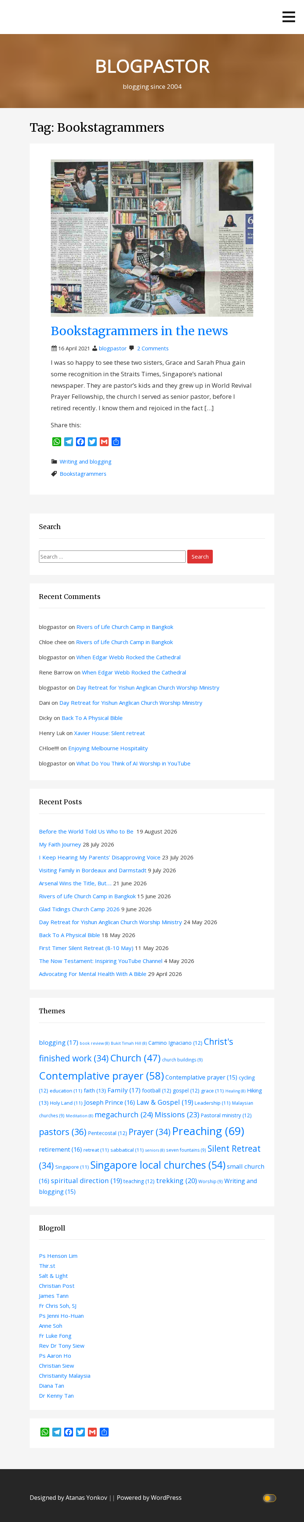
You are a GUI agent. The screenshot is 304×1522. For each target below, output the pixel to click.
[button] (288, 17)
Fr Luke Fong (55, 1335)
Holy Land (66, 1103)
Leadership (213, 1103)
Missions (177, 1114)
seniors (155, 1150)
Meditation (79, 1115)
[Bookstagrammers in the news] (152, 237)
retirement (60, 1149)
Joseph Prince (109, 1102)
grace (212, 1090)
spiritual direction (86, 1180)
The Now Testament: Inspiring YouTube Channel (100, 960)
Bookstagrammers (83, 473)
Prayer (150, 1132)
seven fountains (186, 1150)
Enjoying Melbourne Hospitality (108, 748)
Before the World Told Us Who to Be (87, 831)
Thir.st (47, 1265)
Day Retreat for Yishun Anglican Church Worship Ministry (147, 687)
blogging (58, 1042)
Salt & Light (53, 1275)
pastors (62, 1132)
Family (124, 1090)
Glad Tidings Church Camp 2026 (79, 909)
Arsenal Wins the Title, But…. (75, 883)
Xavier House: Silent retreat (109, 733)
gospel (186, 1090)
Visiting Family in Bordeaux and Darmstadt (92, 870)
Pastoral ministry (226, 1115)
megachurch (124, 1114)
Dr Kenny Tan (56, 1395)
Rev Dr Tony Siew (62, 1345)
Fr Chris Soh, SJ (57, 1305)
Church (135, 1057)
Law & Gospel (164, 1102)
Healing (235, 1091)
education (66, 1090)
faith (95, 1090)
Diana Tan (51, 1385)
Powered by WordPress (149, 1498)
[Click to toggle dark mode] (271, 1498)
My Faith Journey (60, 844)
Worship (210, 1181)
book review (94, 1043)
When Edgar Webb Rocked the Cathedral (128, 657)
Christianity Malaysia (64, 1375)
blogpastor (113, 348)
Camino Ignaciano (175, 1042)
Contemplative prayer (101, 1075)
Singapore (72, 1167)
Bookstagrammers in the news (139, 331)
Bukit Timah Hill (129, 1043)
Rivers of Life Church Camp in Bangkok (124, 626)
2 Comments (153, 348)
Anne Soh (50, 1325)
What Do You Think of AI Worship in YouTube (133, 763)
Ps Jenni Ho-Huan (61, 1315)
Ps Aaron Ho (55, 1355)
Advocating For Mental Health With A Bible (92, 973)
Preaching (208, 1131)
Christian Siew (56, 1365)
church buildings (182, 1060)
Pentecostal (107, 1133)
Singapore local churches (157, 1165)
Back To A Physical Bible (92, 717)
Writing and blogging (86, 461)
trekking (176, 1180)
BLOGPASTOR (152, 66)
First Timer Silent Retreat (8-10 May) (86, 948)
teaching (139, 1181)
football (156, 1090)
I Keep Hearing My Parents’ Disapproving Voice (100, 857)
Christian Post (57, 1285)
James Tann (54, 1295)
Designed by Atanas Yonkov (69, 1498)
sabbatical (127, 1149)
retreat (96, 1149)
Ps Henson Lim (58, 1255)
